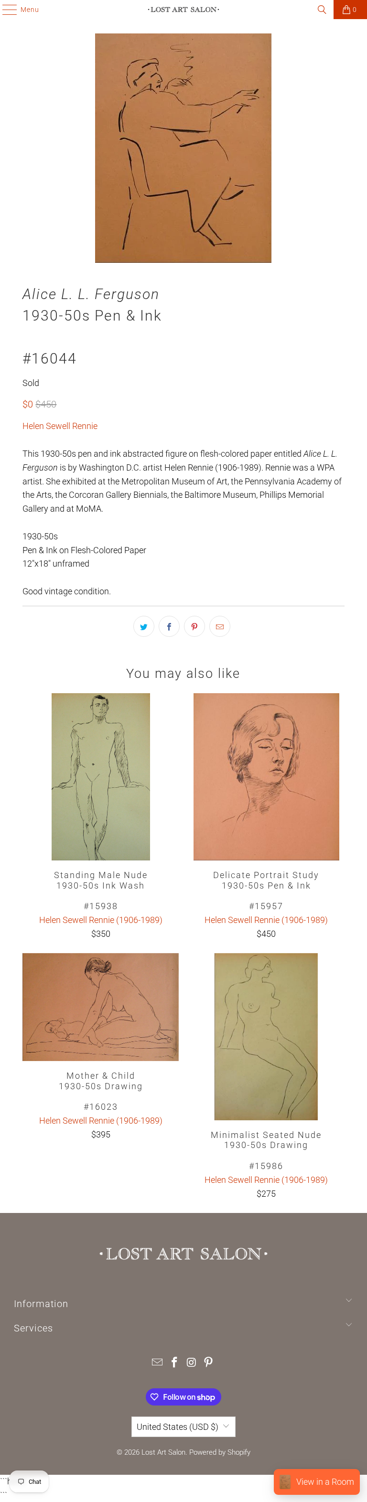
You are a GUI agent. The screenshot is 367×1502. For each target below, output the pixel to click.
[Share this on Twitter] (143, 626)
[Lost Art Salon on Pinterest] (209, 1363)
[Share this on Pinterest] (194, 626)
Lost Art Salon (163, 1452)
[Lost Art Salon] (183, 9)
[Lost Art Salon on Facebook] (174, 1363)
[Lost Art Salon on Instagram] (191, 1363)
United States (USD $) (177, 1427)
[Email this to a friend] (219, 626)
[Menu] (5, 9)
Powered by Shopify (219, 1452)
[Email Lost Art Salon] (158, 1363)
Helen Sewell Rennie (59, 426)
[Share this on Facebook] (169, 626)
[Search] (322, 9)
